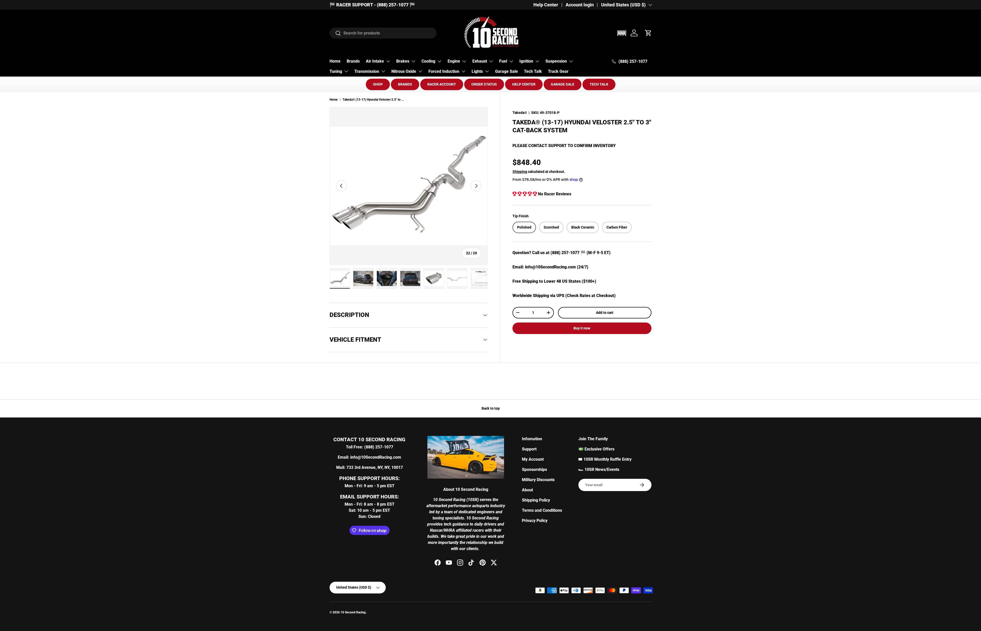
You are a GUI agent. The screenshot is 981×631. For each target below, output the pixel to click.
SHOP (378, 84)
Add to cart (604, 313)
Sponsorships (534, 469)
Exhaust (479, 61)
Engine (454, 61)
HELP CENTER (523, 84)
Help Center (545, 4)
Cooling (428, 61)
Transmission (366, 71)
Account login (580, 4)
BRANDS (405, 84)
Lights (477, 71)
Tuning (336, 71)
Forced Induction (443, 71)
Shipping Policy (536, 500)
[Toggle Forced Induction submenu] (463, 71)
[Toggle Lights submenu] (487, 71)
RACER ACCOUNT (441, 84)
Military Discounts (538, 479)
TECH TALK (599, 84)
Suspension (556, 61)
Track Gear (558, 71)
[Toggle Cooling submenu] (439, 61)
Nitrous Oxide (403, 71)
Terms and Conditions (542, 510)
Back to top (491, 408)
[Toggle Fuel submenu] (511, 61)
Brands (353, 61)
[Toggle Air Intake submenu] (388, 61)
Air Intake (375, 61)
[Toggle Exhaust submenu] (491, 61)
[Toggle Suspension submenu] (571, 61)
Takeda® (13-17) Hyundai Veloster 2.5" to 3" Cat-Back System (373, 99)
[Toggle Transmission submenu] (383, 71)
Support (529, 449)
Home (335, 61)
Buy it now (582, 328)
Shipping (519, 171)
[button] (621, 33)
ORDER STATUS (484, 84)
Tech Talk (533, 71)
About (527, 489)
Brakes (402, 61)
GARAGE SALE (562, 84)
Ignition (526, 61)
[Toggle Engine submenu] (464, 61)
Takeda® (519, 113)
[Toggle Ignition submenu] (537, 61)
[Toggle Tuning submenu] (346, 71)
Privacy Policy (534, 520)
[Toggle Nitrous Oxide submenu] (420, 71)
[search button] (335, 34)
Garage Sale (506, 71)
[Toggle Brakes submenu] (413, 61)
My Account (533, 459)
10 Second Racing (353, 612)
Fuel (503, 61)
